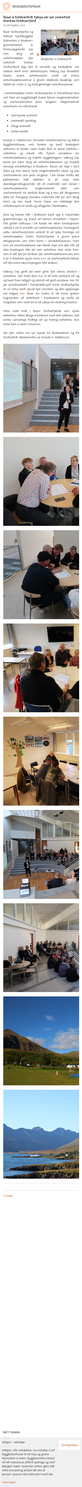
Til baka (8, 1196)
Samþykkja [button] (69, 1445)
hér (22, 293)
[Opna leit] (70, 6)
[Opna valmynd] (78, 6)
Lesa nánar (9, 1482)
